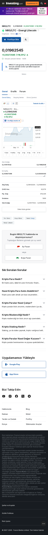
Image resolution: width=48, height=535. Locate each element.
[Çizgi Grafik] (8, 103)
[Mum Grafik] (4, 103)
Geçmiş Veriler (18, 97)
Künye (4, 424)
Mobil (28, 414)
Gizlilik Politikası (8, 513)
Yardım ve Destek (9, 419)
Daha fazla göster (24, 209)
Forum (23, 91)
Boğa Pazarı (26, 258)
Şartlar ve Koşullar (8, 505)
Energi (32, 218)
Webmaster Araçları (34, 424)
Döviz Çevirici (32, 97)
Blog (28, 409)
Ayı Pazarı (26, 247)
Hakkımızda (6, 409)
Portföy (29, 419)
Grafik (14, 91)
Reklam (5, 414)
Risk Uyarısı (6, 521)
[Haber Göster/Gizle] (16, 103)
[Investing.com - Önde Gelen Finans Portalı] (14, 3)
